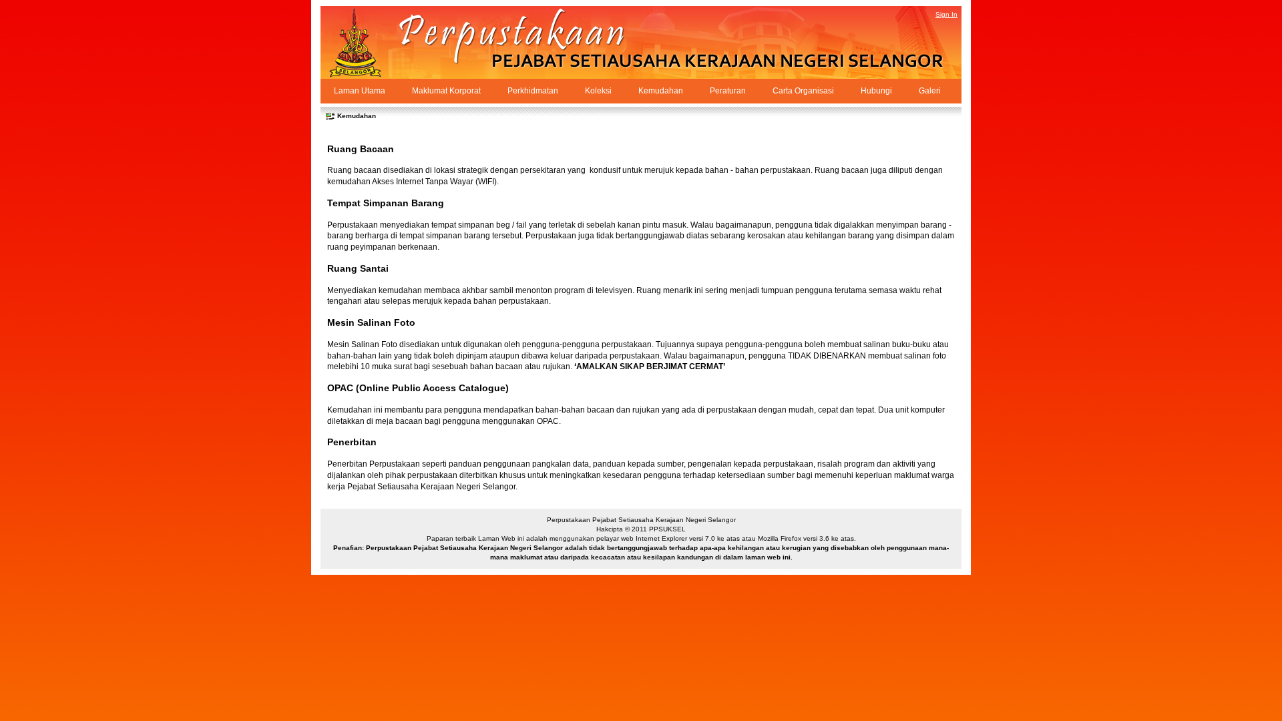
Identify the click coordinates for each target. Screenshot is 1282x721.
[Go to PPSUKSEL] (367, 42)
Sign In (946, 14)
